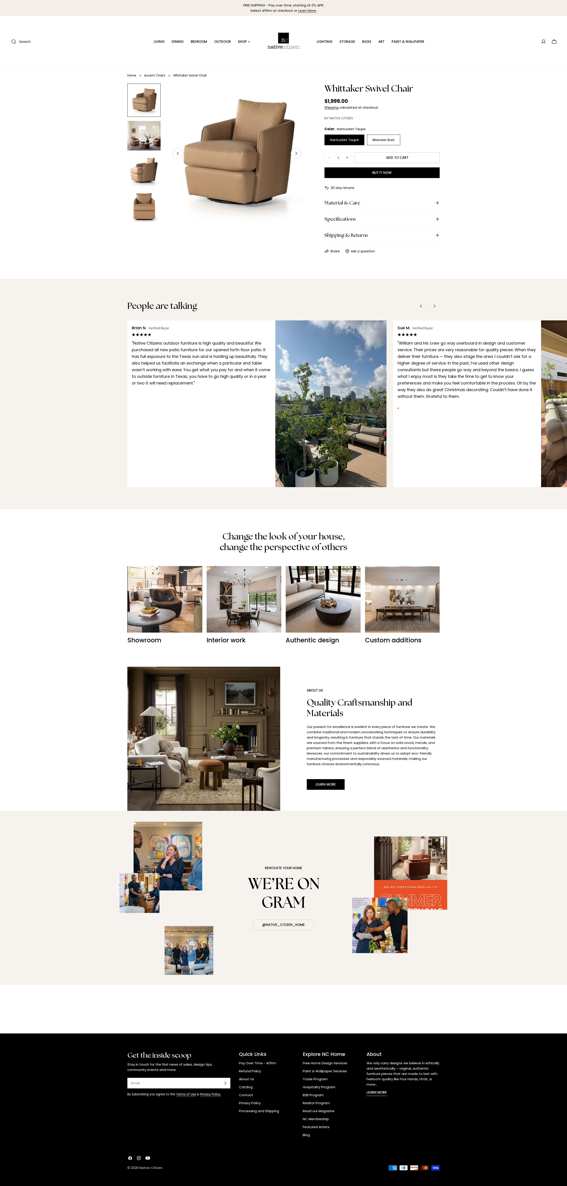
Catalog (246, 1087)
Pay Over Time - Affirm (257, 1063)
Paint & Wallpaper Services (325, 1071)
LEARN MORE (377, 1092)
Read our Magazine (318, 1111)
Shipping (331, 107)
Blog (306, 1135)
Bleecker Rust (384, 139)
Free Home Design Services (325, 1063)
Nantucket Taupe (344, 139)
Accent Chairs (154, 75)
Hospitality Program (319, 1087)
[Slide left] (178, 153)
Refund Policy (250, 1071)
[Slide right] (296, 153)
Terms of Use (186, 1094)
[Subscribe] (225, 1083)
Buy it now (382, 172)
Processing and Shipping (259, 1111)
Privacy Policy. (210, 1094)
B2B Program (313, 1095)
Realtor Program (316, 1103)
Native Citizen (150, 1167)
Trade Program (315, 1079)
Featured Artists (316, 1127)
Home (131, 75)
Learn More (307, 10)
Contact (246, 1095)
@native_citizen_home (283, 924)
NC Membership (316, 1119)
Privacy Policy (250, 1103)
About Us (246, 1079)
